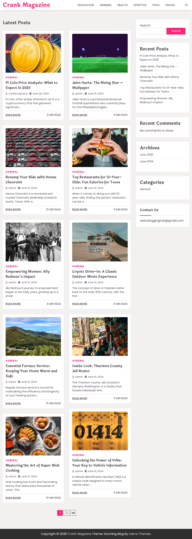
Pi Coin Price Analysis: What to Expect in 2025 (32, 85)
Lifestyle (139, 5)
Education (86, 5)
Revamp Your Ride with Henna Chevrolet (31, 180)
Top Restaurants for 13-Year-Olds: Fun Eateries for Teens (97, 180)
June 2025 (146, 155)
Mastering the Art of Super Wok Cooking (32, 468)
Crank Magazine (26, 5)
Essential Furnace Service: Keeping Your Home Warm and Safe (31, 371)
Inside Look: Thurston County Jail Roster (97, 368)
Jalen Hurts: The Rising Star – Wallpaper (97, 85)
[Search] (186, 5)
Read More (13, 115)
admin (79, 93)
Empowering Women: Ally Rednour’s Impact (28, 274)
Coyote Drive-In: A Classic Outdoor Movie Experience (94, 274)
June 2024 (147, 161)
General (106, 5)
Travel (170, 5)
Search (145, 25)
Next (73, 513)
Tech (155, 5)
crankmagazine (18, 93)
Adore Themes (140, 534)
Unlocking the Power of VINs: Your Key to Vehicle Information (99, 463)
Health (122, 5)
